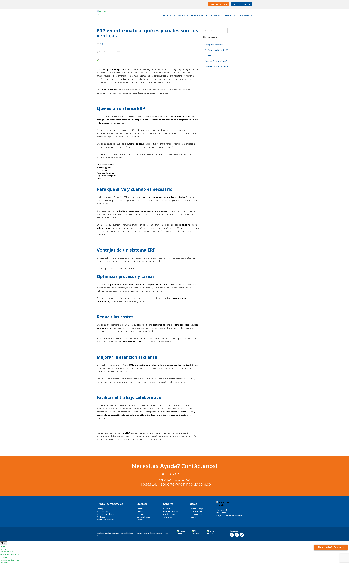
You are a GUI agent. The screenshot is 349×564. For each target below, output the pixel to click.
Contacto (167, 508)
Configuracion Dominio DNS (217, 50)
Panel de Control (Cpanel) (215, 61)
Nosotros (140, 508)
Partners (140, 514)
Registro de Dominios (105, 519)
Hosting (100, 508)
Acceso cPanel (196, 511)
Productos (101, 517)
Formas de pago (196, 508)
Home (2, 546)
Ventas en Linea (219, 4)
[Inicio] (103, 13)
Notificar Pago (169, 514)
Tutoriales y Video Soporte (216, 66)
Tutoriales (167, 517)
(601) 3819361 (174, 473)
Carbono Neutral (144, 517)
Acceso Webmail (196, 514)
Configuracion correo (213, 44)
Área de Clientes (242, 4)
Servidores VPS (103, 511)
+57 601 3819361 (181, 479)
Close (3, 543)
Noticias (208, 55)
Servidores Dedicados (106, 514)
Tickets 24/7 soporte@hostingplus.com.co (174, 484)
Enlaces (140, 519)
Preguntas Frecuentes (172, 511)
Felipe (102, 44)
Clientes (140, 511)
